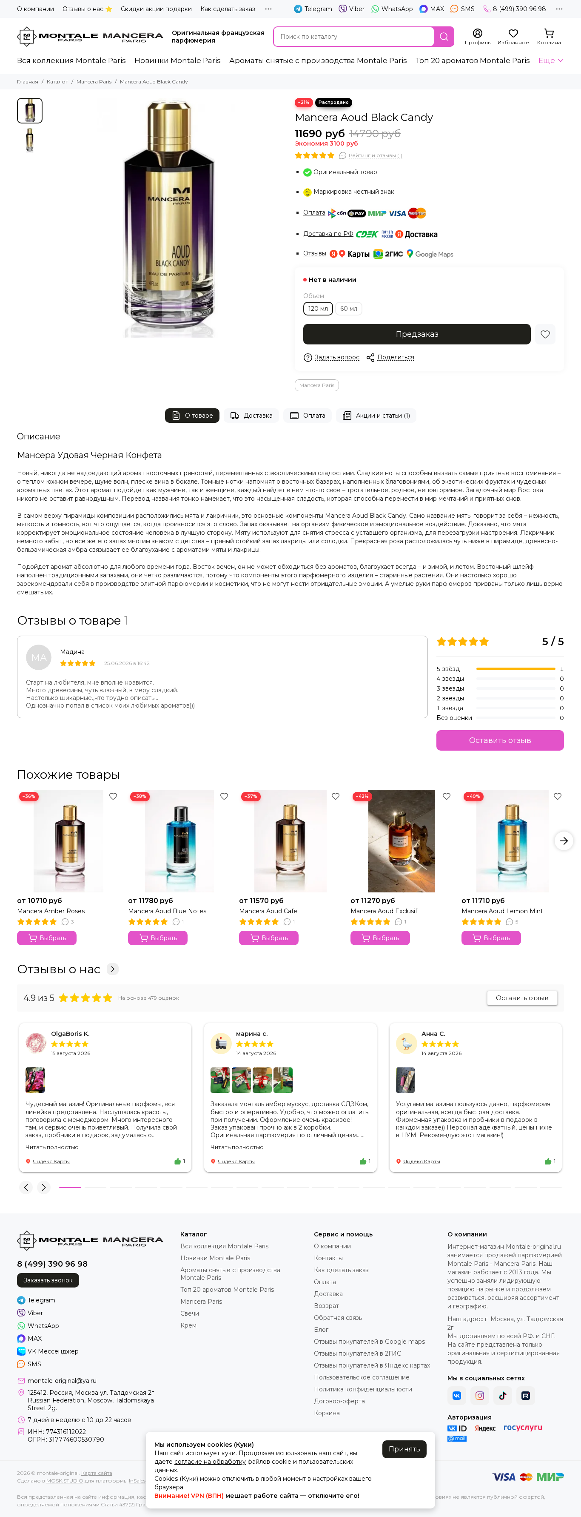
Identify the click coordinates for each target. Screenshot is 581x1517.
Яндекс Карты (51, 1161)
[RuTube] (525, 1395)
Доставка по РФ (328, 234)
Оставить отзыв (500, 740)
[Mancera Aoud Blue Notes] (179, 841)
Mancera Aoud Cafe (268, 911)
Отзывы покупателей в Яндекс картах (372, 1365)
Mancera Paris (94, 81)
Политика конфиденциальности (363, 1389)
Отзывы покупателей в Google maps (369, 1341)
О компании (35, 9)
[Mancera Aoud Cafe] (290, 841)
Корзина (327, 1413)
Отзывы (314, 253)
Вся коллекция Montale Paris (71, 60)
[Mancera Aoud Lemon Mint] (512, 841)
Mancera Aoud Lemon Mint (502, 911)
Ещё (546, 60)
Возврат (326, 1306)
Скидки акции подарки (156, 9)
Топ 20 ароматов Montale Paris (473, 60)
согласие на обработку (210, 1461)
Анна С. (433, 1034)
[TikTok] (502, 1395)
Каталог (57, 81)
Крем (188, 1325)
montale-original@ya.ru (62, 1381)
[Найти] (444, 36)
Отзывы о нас (58, 969)
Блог (321, 1329)
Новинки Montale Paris (177, 60)
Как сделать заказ (227, 9)
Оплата (314, 212)
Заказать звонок (48, 1280)
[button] (51, 218)
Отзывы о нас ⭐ (87, 9)
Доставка (258, 415)
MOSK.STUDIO (64, 1480)
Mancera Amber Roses (51, 911)
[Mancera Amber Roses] (68, 841)
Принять (404, 1449)
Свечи (189, 1313)
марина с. (252, 1034)
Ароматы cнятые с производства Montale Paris (318, 60)
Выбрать (53, 938)
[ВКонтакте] (456, 1395)
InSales (137, 1480)
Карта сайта (96, 1473)
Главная (27, 81)
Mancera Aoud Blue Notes (167, 911)
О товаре (199, 415)
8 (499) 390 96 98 (519, 9)
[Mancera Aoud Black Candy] (166, 218)
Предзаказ (417, 334)
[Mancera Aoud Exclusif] (401, 841)
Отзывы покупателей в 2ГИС (357, 1353)
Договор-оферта (339, 1401)
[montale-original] (90, 36)
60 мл (348, 309)
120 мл (318, 309)
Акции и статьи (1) (383, 415)
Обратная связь (338, 1318)
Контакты (328, 1258)
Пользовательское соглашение (362, 1377)
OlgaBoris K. (70, 1034)
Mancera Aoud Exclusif (383, 911)
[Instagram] (479, 1395)
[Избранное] (545, 334)
